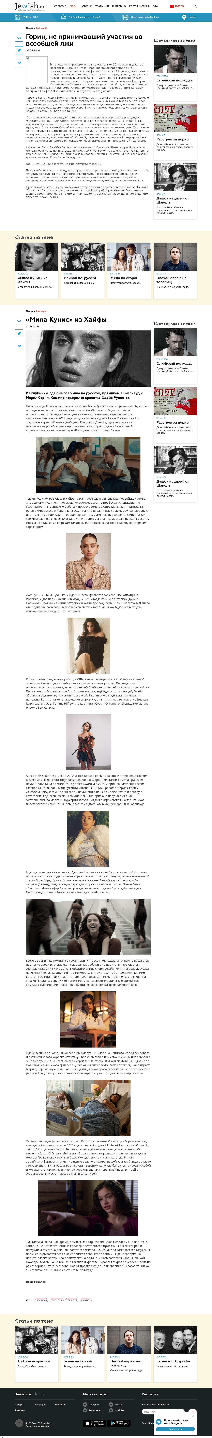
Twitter (119, 1405)
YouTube (119, 1411)
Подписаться (175, 1429)
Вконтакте (95, 1411)
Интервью (119, 6)
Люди (73, 6)
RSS (42, 1394)
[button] (19, 38)
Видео (179, 6)
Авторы (19, 1405)
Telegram (94, 1405)
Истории (86, 6)
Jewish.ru (23, 1394)
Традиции (102, 6)
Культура (41, 28)
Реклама (20, 1411)
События (60, 6)
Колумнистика (139, 6)
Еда (155, 6)
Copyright (40, 1405)
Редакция (60, 1405)
